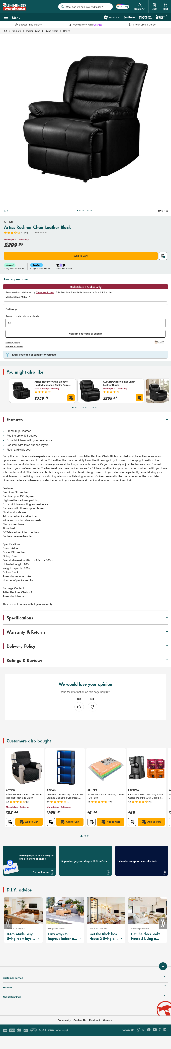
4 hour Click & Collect (144, 24)
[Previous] (8, 923)
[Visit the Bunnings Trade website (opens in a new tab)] (161, 17)
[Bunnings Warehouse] (14, 9)
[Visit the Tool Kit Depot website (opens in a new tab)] (145, 17)
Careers (107, 1020)
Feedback (94, 1020)
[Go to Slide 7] (93, 210)
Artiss (8, 221)
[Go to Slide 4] (85, 210)
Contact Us (79, 1020)
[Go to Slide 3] (82, 210)
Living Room (51, 31)
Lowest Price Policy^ (30, 24)
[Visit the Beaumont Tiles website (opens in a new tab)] (111, 17)
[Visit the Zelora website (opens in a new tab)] (129, 17)
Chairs (66, 31)
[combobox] (85, 6)
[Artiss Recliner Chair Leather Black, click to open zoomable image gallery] (85, 119)
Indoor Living (33, 31)
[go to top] (163, 966)
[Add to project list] (163, 256)
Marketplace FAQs (16, 297)
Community (64, 1020)
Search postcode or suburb (22, 316)
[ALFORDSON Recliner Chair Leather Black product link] (90, 391)
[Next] (163, 923)
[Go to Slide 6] (91, 210)
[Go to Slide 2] (80, 210)
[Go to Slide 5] (88, 210)
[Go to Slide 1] (77, 210)
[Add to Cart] (71, 397)
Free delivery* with (83, 24)
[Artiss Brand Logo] (163, 211)
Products (16, 31)
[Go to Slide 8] (96, 407)
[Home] (5, 31)
